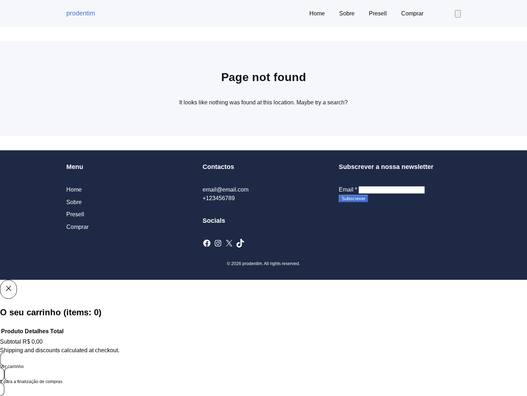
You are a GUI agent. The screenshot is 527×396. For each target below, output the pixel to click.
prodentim (80, 13)
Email (348, 190)
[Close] (8, 289)
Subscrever (353, 198)
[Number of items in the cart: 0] (458, 14)
